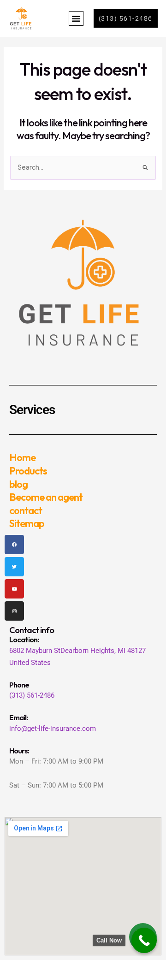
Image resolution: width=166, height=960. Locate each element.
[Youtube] (14, 589)
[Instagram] (14, 611)
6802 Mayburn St (34, 650)
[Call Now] (144, 940)
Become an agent (46, 497)
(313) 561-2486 (31, 695)
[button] (76, 18)
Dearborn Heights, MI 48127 (103, 650)
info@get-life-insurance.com (52, 728)
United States (30, 662)
